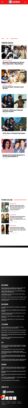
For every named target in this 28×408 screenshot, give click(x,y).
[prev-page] (2, 237)
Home (2, 38)
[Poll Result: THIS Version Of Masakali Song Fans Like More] (14, 101)
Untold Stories (7, 60)
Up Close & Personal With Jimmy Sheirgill (10, 380)
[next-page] (5, 237)
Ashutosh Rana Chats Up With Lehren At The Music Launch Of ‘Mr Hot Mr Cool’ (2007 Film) (12, 328)
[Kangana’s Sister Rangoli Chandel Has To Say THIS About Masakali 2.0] (14, 146)
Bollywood (13, 203)
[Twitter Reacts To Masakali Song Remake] (14, 124)
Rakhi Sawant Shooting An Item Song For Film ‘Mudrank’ (13, 330)
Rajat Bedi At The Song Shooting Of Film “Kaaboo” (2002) (14, 297)
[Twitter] (14, 398)
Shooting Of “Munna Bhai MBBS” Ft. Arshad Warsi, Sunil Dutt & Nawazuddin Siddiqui (13, 378)
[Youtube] (10, 398)
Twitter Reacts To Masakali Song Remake (14, 133)
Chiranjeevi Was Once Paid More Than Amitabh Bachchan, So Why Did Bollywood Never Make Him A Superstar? (13, 360)
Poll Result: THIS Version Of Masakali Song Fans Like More (13, 110)
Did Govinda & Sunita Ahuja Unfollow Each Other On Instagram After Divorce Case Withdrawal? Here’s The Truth (18, 218)
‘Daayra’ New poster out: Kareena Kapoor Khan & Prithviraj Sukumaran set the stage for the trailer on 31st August (18, 229)
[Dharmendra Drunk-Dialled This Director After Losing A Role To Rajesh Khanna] (14, 52)
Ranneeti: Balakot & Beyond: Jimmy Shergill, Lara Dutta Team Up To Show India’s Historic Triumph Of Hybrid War (13, 368)
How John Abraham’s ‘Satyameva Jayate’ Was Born (13, 87)
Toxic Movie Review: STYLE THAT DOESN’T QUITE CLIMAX (12, 349)
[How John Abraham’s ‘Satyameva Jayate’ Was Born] (14, 76)
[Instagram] (6, 398)
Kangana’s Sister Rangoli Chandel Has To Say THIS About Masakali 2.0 (14, 155)
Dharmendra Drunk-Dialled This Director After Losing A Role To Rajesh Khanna (13, 63)
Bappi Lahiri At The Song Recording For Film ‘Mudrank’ (13, 332)
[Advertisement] (14, 19)
